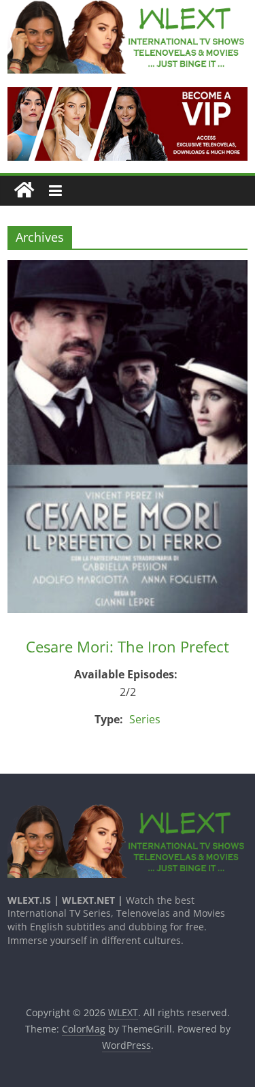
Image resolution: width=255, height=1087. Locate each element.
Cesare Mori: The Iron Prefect (127, 646)
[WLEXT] (24, 190)
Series (144, 719)
